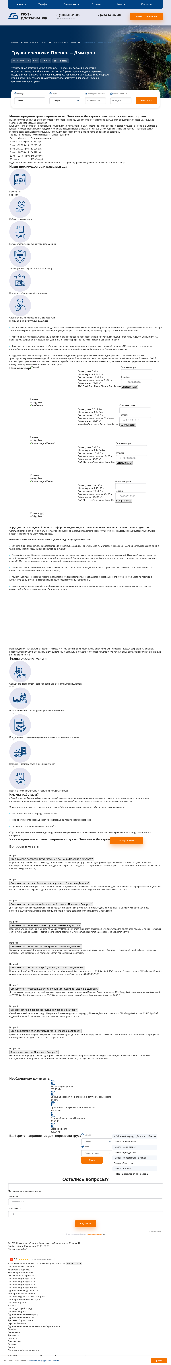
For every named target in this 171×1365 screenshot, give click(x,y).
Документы (13, 1335)
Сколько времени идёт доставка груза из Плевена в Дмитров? (45, 1031)
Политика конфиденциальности (23, 1350)
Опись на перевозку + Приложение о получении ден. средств (81, 1097)
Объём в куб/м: (120, 94)
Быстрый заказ (126, 841)
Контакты (146, 4)
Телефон (125, 377)
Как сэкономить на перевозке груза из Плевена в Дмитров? (43, 1010)
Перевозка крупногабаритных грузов (26, 1296)
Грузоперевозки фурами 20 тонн (24, 1290)
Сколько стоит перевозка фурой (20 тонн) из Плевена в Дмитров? (47, 967)
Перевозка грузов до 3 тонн (21, 1281)
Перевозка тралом (17, 1302)
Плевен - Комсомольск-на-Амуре (130, 1158)
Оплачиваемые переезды (21, 1275)
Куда (55, 94)
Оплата (121, 4)
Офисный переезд (17, 1323)
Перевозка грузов (17, 1311)
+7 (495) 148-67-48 (108, 15)
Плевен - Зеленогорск (124, 1147)
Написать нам (74, 1263)
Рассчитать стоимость (146, 16)
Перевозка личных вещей (21, 1267)
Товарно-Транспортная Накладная (68, 1118)
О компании (70, 4)
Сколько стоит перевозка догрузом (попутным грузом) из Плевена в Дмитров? (54, 988)
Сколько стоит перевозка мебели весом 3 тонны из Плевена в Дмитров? (51, 904)
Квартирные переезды (19, 1270)
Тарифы (42, 4)
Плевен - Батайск (122, 1168)
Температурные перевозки (21, 1293)
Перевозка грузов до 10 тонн (22, 1287)
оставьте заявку (116, 163)
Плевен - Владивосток (125, 1142)
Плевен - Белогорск (123, 1163)
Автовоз (12, 1305)
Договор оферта (59, 1129)
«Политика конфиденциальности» (43, 1361)
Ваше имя (13, 1196)
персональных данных (94, 1234)
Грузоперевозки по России (21, 1317)
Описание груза (128, 367)
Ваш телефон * (15, 1208)
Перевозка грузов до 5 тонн (21, 1285)
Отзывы (96, 4)
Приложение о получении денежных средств (73, 1107)
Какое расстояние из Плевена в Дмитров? (34, 1052)
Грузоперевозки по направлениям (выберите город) (34, 1326)
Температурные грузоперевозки (28, 346)
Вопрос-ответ (14, 1341)
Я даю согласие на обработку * (84, 1234)
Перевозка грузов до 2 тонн (21, 1279)
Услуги (19, 4)
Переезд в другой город (20, 1308)
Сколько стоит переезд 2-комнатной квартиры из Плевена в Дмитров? (49, 883)
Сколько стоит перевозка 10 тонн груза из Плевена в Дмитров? (45, 946)
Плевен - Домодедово (125, 1152)
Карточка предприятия (62, 1086)
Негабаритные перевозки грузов (24, 1299)
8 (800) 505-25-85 (68, 15)
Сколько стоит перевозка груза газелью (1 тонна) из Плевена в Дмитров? (51, 859)
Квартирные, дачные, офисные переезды (32, 327)
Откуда (20, 94)
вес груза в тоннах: (96, 94)
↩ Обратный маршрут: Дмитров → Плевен (135, 1136)
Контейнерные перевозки (24, 337)
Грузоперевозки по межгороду (23, 1314)
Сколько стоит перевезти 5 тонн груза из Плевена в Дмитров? (45, 925)
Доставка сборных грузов (20, 1320)
